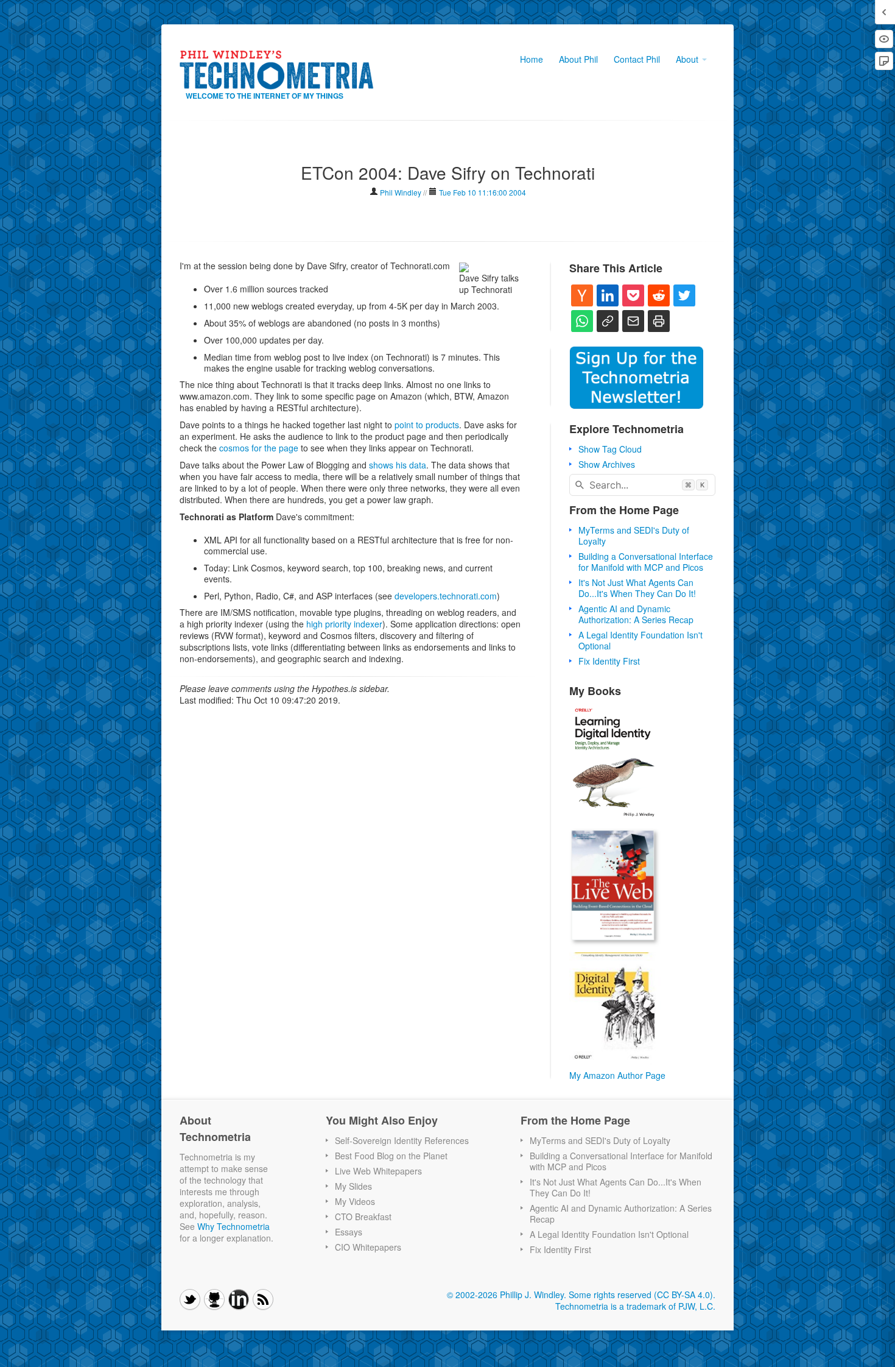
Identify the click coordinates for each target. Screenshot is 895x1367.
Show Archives (606, 464)
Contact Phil (637, 59)
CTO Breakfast (363, 1216)
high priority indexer (344, 624)
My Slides (353, 1186)
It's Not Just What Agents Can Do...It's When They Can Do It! (637, 587)
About (688, 59)
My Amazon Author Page (617, 1075)
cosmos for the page (258, 448)
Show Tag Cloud (610, 449)
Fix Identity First (609, 661)
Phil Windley (400, 192)
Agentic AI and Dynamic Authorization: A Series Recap (635, 614)
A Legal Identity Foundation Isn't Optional (640, 640)
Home (531, 59)
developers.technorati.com (446, 596)
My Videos (355, 1201)
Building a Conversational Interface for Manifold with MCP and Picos (645, 561)
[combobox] (642, 485)
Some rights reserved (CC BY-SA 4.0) (641, 1294)
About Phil (578, 59)
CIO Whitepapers (368, 1247)
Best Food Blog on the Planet (391, 1156)
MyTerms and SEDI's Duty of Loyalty (633, 535)
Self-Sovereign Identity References (402, 1140)
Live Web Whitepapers (378, 1171)
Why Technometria (233, 1226)
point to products (427, 425)
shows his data (397, 465)
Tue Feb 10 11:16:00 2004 (482, 192)
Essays (348, 1232)
